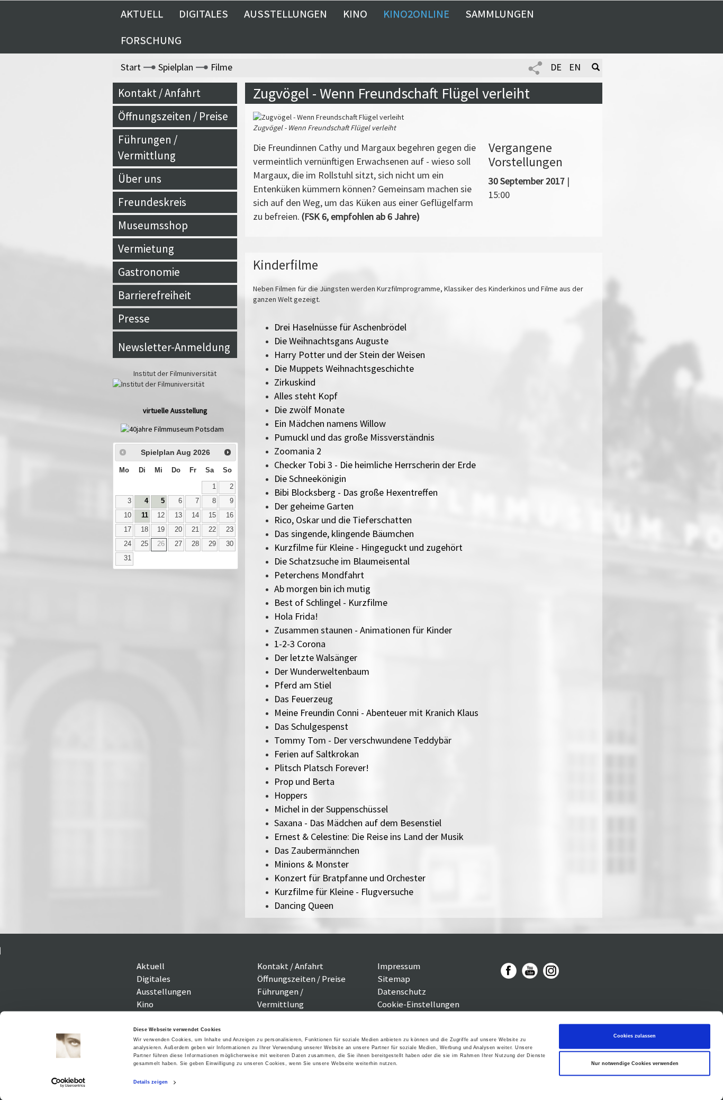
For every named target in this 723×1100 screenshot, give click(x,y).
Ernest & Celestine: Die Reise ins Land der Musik (369, 836)
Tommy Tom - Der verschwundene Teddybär (362, 740)
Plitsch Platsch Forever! (321, 768)
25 (144, 544)
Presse (134, 318)
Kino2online (416, 14)
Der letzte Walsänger (315, 657)
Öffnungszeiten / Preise (173, 116)
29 (212, 544)
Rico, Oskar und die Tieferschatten (343, 520)
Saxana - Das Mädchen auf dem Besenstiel (357, 823)
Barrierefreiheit (154, 295)
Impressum (398, 966)
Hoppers (291, 795)
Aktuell (142, 14)
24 (127, 544)
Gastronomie (149, 272)
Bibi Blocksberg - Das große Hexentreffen (356, 492)
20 (178, 529)
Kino (355, 14)
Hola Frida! (296, 616)
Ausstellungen (285, 14)
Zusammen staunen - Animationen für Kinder (363, 630)
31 (127, 558)
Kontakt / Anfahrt (159, 93)
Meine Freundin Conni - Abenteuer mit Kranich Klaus (376, 712)
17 (127, 529)
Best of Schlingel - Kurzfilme (330, 602)
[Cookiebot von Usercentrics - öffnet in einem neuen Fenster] (68, 1082)
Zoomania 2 (297, 451)
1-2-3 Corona (300, 644)
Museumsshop (153, 225)
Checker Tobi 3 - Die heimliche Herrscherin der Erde (375, 465)
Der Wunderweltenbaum (321, 671)
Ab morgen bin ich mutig (322, 589)
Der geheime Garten (314, 506)
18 (144, 529)
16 (229, 515)
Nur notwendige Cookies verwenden (635, 1063)
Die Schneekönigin (310, 478)
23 (229, 529)
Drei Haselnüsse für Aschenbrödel (340, 327)
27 (178, 544)
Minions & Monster (311, 864)
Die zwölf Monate (309, 410)
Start (131, 67)
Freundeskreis (152, 202)
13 (178, 515)
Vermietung (146, 249)
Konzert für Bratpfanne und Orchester (350, 878)
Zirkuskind (294, 382)
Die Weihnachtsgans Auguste (331, 341)
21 (195, 529)
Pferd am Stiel (302, 685)
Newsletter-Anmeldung (174, 347)
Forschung (151, 40)
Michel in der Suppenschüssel (331, 809)
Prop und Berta (304, 781)
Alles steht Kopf (306, 396)
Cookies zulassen (634, 1036)
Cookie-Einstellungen (418, 1004)
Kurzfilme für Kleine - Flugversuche (343, 892)
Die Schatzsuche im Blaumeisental (342, 561)
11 (144, 515)
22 (212, 529)
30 (229, 544)
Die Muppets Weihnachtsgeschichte (344, 368)
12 (161, 515)
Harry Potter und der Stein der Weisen (349, 354)
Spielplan (175, 67)
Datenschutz (401, 991)
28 (195, 544)
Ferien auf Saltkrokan (316, 754)
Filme (221, 67)
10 (127, 515)
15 (212, 515)
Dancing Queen (303, 905)
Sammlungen (499, 14)
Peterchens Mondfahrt (319, 575)
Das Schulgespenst (311, 726)
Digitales (203, 14)
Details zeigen (150, 1082)
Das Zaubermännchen (316, 850)
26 (161, 544)
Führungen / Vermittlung (147, 147)
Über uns (139, 179)
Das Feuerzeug (303, 699)
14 (195, 515)
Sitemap (393, 979)
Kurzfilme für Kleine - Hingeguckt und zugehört (368, 547)
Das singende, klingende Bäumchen (344, 533)
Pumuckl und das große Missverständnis (354, 437)
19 (161, 529)
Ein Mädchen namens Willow (330, 423)
